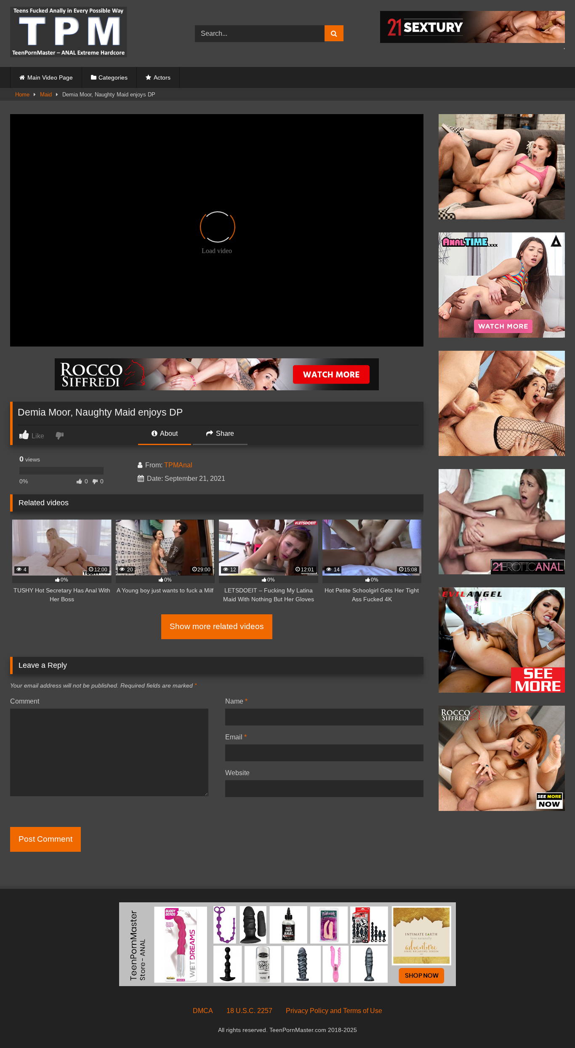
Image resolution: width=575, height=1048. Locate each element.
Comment (24, 701)
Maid (46, 94)
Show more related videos (217, 626)
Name (236, 701)
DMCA (203, 1010)
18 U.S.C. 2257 (249, 1010)
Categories (113, 77)
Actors (162, 77)
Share (224, 433)
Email (236, 737)
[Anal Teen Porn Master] (68, 33)
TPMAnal (178, 465)
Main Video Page (50, 77)
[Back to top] (549, 1023)
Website (237, 772)
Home (22, 94)
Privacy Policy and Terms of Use (334, 1010)
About (168, 433)
